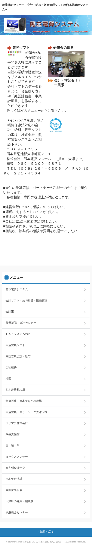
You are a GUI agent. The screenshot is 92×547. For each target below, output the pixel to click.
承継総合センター (17, 512)
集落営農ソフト (15, 345)
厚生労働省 (12, 434)
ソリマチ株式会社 (17, 423)
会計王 (10, 311)
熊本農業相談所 (15, 389)
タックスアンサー (17, 456)
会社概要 (11, 367)
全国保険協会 (14, 490)
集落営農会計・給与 (18, 356)
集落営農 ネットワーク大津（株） (28, 412)
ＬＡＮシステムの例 (18, 334)
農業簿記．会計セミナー (21, 322)
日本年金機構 (14, 478)
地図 (8, 378)
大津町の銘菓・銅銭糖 (19, 501)
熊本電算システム (17, 289)
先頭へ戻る (47, 531)
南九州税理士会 (15, 467)
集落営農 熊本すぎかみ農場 (24, 400)
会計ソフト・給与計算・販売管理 (26, 300)
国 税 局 (12, 445)
